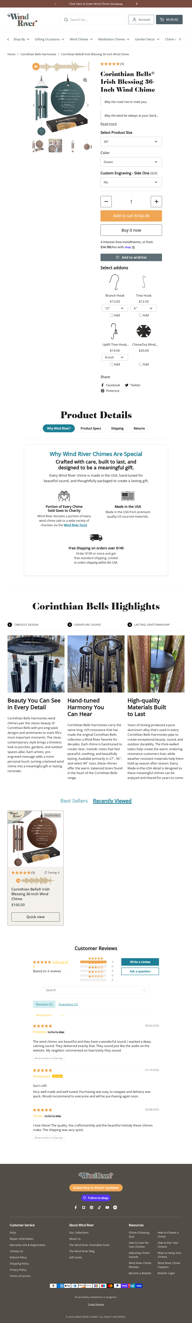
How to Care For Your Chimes (139, 1244)
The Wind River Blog (81, 1251)
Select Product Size (116, 132)
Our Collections (78, 1232)
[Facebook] (76, 1207)
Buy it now (131, 230)
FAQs (13, 1232)
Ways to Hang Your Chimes (169, 1255)
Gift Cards (75, 1257)
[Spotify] (115, 1207)
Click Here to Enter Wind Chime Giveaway (96, 3)
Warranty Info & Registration (28, 1245)
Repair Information (22, 1239)
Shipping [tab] (117, 428)
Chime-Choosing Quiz (139, 1234)
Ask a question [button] (140, 971)
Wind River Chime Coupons (169, 1265)
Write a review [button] (140, 962)
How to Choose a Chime (168, 1234)
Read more (108, 124)
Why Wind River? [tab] (58, 428)
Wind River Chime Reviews (140, 1265)
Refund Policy (18, 1257)
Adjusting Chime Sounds (139, 1255)
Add (117, 315)
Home (11, 54)
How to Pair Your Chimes (168, 1244)
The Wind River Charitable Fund (89, 1245)
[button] (169, 19)
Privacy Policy (18, 1270)
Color (105, 152)
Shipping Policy (19, 1263)
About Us (75, 1239)
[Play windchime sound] (35, 881)
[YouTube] (107, 1207)
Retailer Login (166, 1273)
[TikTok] (99, 1207)
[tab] (74, 801)
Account (144, 19)
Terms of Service (20, 1276)
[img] (42, 1026)
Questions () (68, 1004)
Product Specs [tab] (91, 428)
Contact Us (16, 1251)
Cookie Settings (96, 1304)
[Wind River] (23, 19)
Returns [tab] (139, 428)
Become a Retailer (140, 1273)
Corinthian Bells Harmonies (38, 54)
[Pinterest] (91, 1207)
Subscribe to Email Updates (96, 1187)
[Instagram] (83, 1207)
